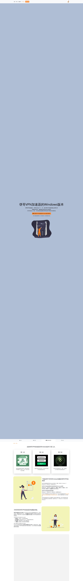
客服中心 (20, 1)
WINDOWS (49, 440)
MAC (63, 440)
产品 (16, 443)
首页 (14, 1)
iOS (21, 440)
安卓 (35, 440)
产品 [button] (16, 1)
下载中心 (23, 1)
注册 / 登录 (27, 1)
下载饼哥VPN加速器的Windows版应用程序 (42, 213)
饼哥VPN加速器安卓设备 (53, 494)
